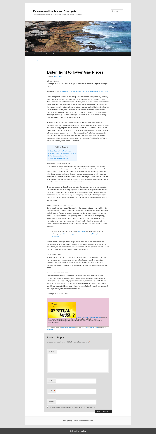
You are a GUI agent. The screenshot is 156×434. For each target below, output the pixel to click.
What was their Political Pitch (58, 158)
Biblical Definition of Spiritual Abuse (88, 317)
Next (121, 61)
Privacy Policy (67, 421)
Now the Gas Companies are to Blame (62, 153)
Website (50, 401)
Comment (52, 351)
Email (51, 391)
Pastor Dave (94, 328)
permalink (50, 329)
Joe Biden (72, 328)
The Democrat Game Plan (58, 156)
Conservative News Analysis (55, 11)
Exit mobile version (78, 431)
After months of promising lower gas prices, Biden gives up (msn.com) (84, 91)
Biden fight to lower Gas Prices (59, 151)
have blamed (81, 231)
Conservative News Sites (48, 54)
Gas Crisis (85, 328)
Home (35, 54)
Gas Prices (64, 328)
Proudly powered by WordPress (83, 421)
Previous (36, 61)
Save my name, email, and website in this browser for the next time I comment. (72, 407)
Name (51, 380)
